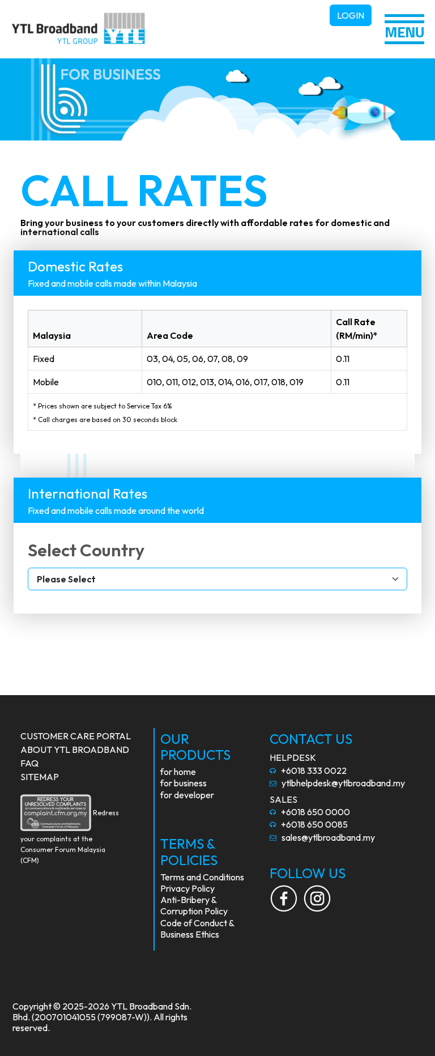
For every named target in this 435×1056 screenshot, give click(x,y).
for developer (187, 794)
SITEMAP (39, 776)
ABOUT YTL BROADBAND (74, 749)
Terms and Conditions (202, 877)
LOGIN (350, 15)
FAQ (29, 763)
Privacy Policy (187, 888)
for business (183, 783)
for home (178, 771)
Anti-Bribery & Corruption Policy (194, 905)
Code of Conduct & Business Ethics (197, 928)
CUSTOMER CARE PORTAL (75, 736)
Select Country (86, 550)
